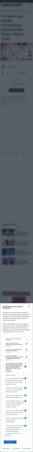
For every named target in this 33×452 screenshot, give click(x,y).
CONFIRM (10, 442)
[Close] (29, 306)
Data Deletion (6, 448)
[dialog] (16, 377)
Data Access (16, 448)
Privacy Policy (27, 448)
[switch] (25, 344)
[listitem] (16, 339)
